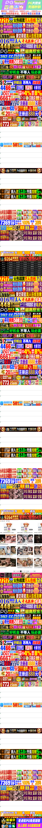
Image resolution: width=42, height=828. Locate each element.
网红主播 (18, 262)
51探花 (25, 270)
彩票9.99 (32, 268)
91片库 (32, 270)
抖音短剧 (10, 270)
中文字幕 (18, 264)
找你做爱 (25, 266)
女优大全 (39, 270)
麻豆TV (18, 270)
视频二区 (3, 264)
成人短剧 (25, 275)
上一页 (18, 571)
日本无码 (25, 262)
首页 (14, 571)
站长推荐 (3, 266)
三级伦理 (10, 264)
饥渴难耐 (18, 266)
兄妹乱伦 (18, 275)
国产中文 (10, 275)
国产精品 (10, 262)
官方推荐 (3, 268)
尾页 (34, 571)
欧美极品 (39, 262)
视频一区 (3, 262)
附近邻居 (10, 266)
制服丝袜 (39, 264)
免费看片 (3, 275)
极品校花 (32, 275)
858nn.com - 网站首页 (9, 16)
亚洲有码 (32, 262)
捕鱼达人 (10, 268)
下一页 (28, 571)
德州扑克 (25, 268)
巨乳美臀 (25, 264)
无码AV (3, 270)
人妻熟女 (32, 264)
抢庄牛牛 (18, 268)
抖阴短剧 (39, 275)
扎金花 (39, 268)
